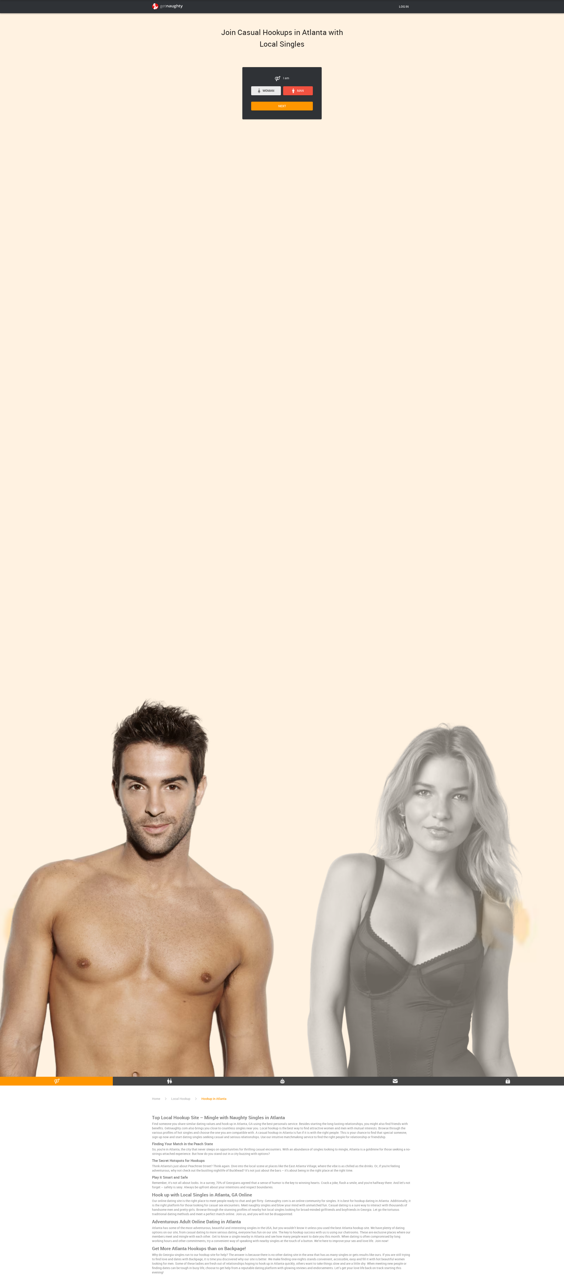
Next (282, 106)
